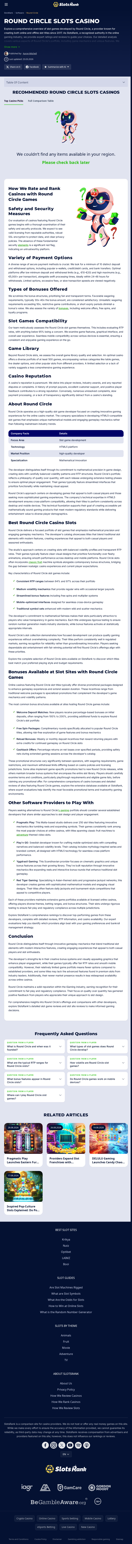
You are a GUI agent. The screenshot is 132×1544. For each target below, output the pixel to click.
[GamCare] (69, 1487)
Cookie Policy (40, 1539)
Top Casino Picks (13, 100)
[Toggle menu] (6, 4)
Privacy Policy (65, 1389)
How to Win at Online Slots (65, 1306)
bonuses (63, 308)
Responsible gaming (100, 1539)
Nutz (65, 1246)
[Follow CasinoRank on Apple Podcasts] (85, 1445)
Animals (65, 1335)
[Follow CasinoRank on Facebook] (44, 1445)
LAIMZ (65, 1258)
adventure (22, 834)
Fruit (65, 1341)
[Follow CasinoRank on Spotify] (77, 1445)
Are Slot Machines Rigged (65, 1287)
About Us (65, 1383)
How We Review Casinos (65, 1396)
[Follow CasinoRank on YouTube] (69, 1445)
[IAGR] (26, 1487)
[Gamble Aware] (58, 1501)
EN (63, 1454)
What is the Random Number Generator (65, 1312)
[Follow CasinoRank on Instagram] (53, 1445)
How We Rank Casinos (65, 1402)
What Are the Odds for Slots (65, 1300)
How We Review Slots (65, 1408)
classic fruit (35, 562)
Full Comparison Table (41, 100)
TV (65, 1360)
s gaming (63, 810)
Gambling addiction (76, 1539)
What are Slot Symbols (65, 1293)
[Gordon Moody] (99, 1487)
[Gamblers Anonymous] (44, 1487)
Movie (65, 1348)
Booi (65, 1264)
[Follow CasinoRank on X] (61, 1445)
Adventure (65, 1354)
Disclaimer (56, 1539)
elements (23, 245)
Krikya (65, 1239)
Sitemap (118, 1539)
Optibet (65, 1252)
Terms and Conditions (18, 1539)
